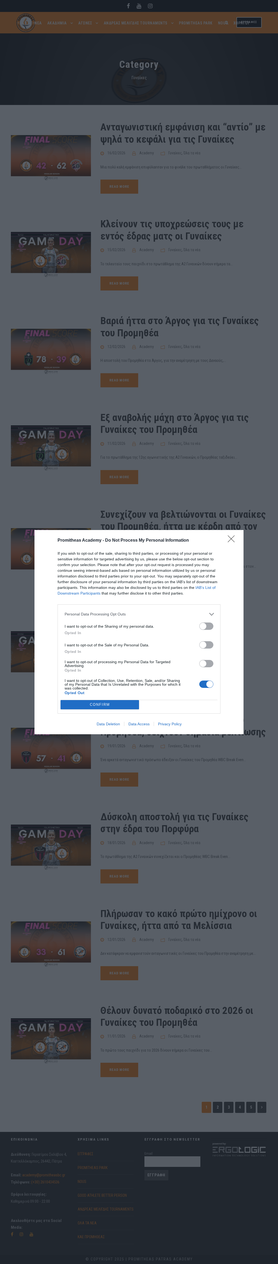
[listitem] (139, 614)
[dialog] (139, 632)
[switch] (206, 626)
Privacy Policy (170, 724)
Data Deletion (108, 724)
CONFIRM (100, 705)
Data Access (139, 724)
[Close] (233, 540)
